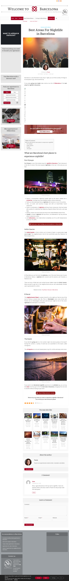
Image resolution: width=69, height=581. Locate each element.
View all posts (29, 469)
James (28, 447)
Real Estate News (28, 18)
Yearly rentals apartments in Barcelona (11, 544)
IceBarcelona (32, 218)
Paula (48, 72)
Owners (21, 18)
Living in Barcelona (41, 18)
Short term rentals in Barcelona (9, 541)
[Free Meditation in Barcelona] (28, 415)
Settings (53, 577)
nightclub (41, 207)
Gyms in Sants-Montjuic (37, 438)
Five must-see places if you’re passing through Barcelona (54, 440)
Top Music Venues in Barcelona (50, 290)
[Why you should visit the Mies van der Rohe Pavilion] (63, 434)
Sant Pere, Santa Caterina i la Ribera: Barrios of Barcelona (63, 422)
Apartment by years (11, 95)
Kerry (37, 425)
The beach (29, 148)
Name (26, 518)
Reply (34, 492)
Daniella (46, 426)
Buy (16, 18)
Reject (46, 577)
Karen (64, 444)
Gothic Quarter (30, 145)
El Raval (28, 147)
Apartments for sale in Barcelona (10, 546)
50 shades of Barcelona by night (37, 420)
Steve (33, 481)
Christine (29, 425)
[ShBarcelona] (34, 9)
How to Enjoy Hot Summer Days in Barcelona (46, 421)
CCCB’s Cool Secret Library (46, 437)
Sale (15, 92)
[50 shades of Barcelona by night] (37, 415)
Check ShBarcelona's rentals (46, 393)
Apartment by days (10, 100)
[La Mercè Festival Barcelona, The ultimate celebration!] (28, 434)
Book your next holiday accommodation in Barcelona (46, 224)
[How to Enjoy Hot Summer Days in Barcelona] (45, 415)
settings (16, 579)
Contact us (51, 18)
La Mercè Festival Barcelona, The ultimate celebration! (28, 441)
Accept (38, 577)
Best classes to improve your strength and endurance (54, 421)
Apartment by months (11, 97)
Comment (26, 504)
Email (40, 518)
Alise (46, 441)
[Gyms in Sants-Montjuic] (37, 434)
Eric (37, 442)
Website (55, 518)
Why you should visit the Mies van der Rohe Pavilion (63, 439)
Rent (13, 18)
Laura (55, 445)
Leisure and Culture (46, 27)
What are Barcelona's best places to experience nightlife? (39, 142)
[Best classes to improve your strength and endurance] (54, 415)
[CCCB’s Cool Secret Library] (45, 433)
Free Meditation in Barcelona (28, 420)
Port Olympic (30, 144)
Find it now (7, 102)
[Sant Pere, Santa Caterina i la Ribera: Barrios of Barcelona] (63, 415)
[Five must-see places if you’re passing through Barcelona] (54, 434)
